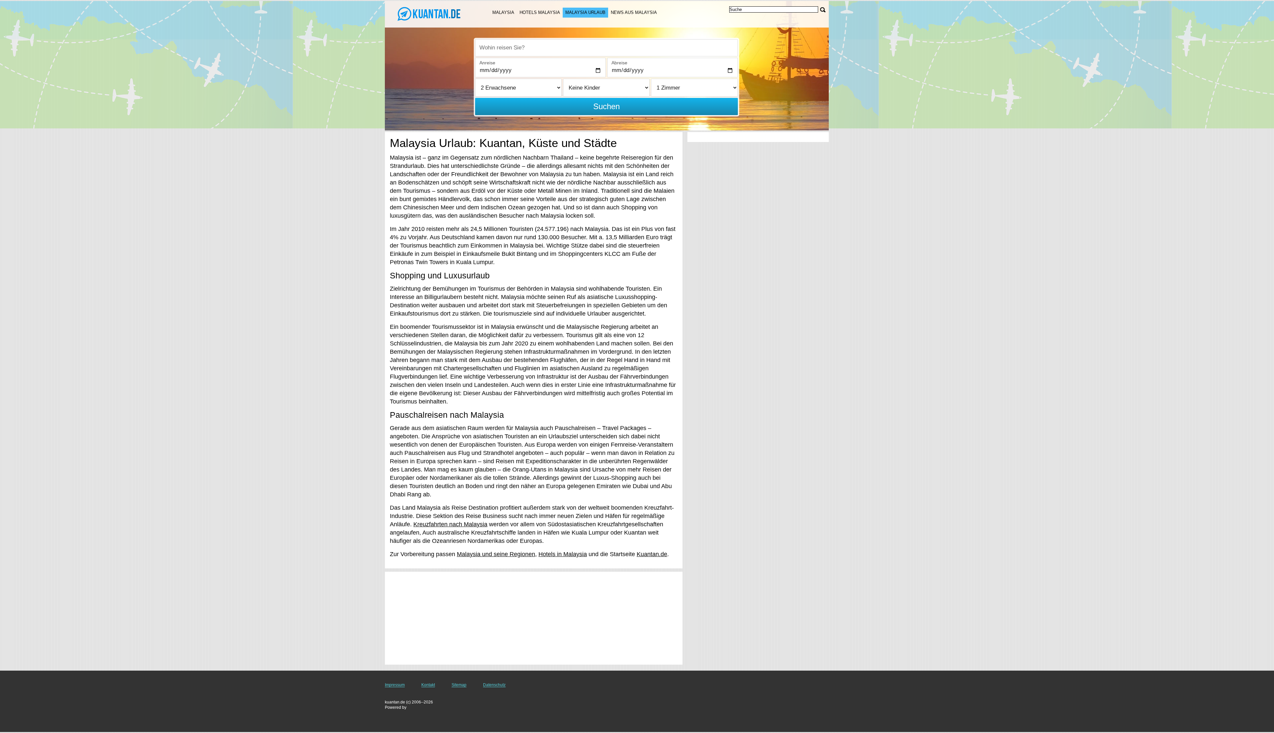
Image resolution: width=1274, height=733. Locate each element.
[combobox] (606, 48)
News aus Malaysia (634, 12)
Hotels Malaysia (540, 12)
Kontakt (428, 685)
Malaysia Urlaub (585, 12)
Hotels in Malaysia (562, 554)
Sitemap (459, 685)
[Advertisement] (533, 618)
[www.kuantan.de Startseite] (430, 14)
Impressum (395, 685)
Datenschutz (494, 685)
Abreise (619, 62)
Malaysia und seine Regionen (496, 554)
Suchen (606, 106)
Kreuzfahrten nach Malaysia (450, 524)
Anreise (487, 62)
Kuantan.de (652, 554)
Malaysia (503, 12)
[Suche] (822, 9)
